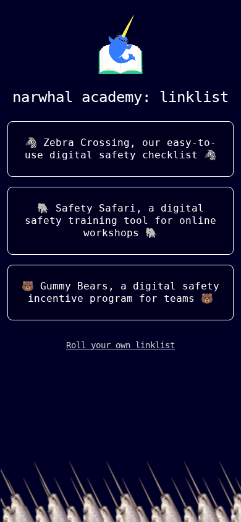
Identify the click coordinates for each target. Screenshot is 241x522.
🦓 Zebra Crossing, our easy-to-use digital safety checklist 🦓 (120, 149)
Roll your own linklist (120, 345)
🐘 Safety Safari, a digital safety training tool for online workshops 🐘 (120, 220)
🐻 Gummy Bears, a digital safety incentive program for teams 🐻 (120, 292)
